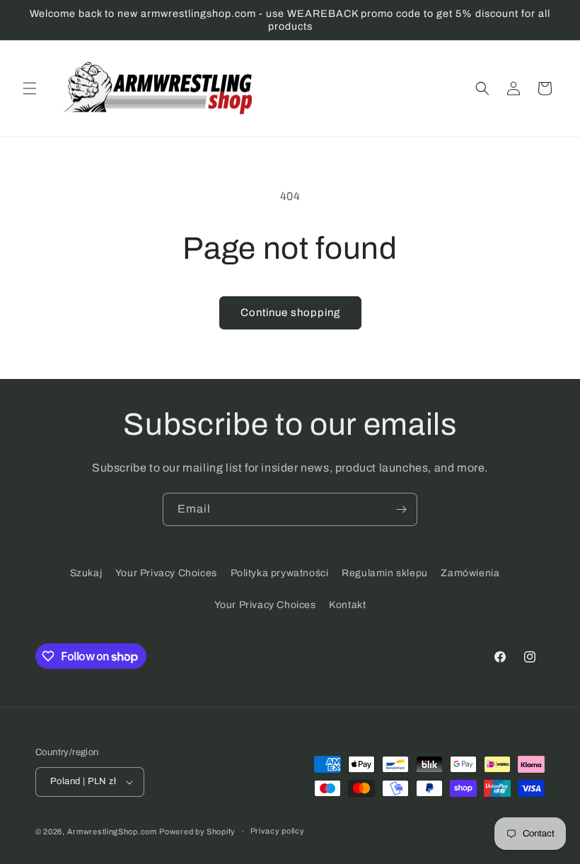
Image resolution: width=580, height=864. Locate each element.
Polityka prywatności (280, 573)
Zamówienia (470, 573)
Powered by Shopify (197, 831)
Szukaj (86, 573)
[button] (29, 88)
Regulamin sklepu (385, 573)
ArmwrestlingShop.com (112, 831)
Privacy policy (277, 831)
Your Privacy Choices (166, 573)
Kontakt (347, 605)
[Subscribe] (401, 509)
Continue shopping (290, 312)
